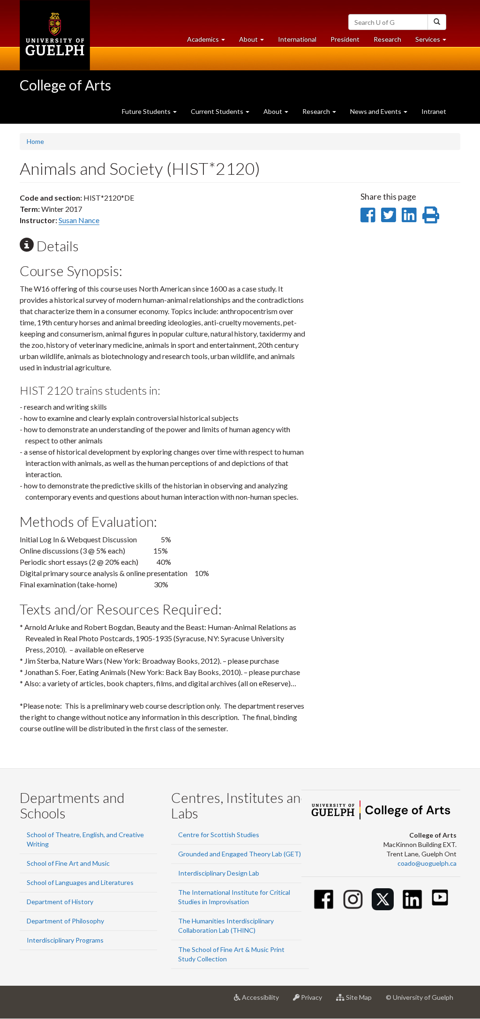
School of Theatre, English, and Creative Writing (85, 839)
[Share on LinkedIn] (409, 214)
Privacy (314, 1001)
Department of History (60, 902)
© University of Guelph (419, 997)
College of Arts (65, 84)
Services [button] (434, 42)
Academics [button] (209, 42)
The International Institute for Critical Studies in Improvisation (234, 897)
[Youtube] (440, 897)
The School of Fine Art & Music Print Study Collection (231, 954)
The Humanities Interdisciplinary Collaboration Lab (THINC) (226, 925)
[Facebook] (324, 899)
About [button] (255, 42)
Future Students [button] (147, 111)
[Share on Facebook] (367, 214)
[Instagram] (353, 899)
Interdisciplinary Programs (65, 940)
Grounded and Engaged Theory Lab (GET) (239, 854)
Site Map (362, 1001)
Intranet (433, 111)
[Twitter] (383, 899)
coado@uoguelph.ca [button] (427, 863)
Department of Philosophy (65, 921)
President (345, 39)
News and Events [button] (376, 111)
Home (35, 141)
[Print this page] (430, 214)
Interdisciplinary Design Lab (218, 873)
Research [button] (316, 111)
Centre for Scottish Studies (218, 835)
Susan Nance (79, 220)
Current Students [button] (218, 111)
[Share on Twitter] (388, 214)
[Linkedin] (412, 899)
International (297, 39)
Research (391, 42)
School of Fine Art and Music (68, 863)
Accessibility (263, 1001)
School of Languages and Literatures (80, 882)
